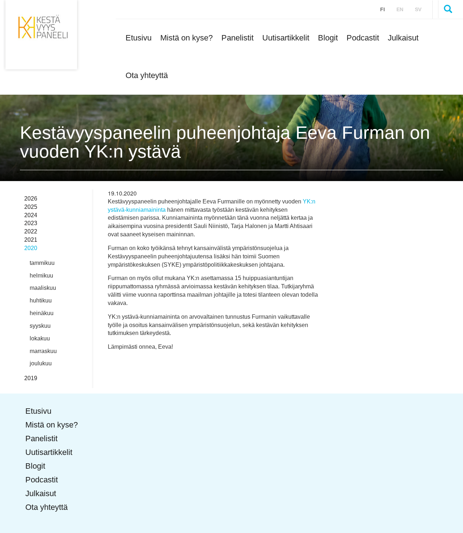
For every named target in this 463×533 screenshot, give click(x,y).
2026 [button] (30, 198)
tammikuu (42, 263)
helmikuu (41, 275)
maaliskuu (43, 288)
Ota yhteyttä (147, 75)
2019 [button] (30, 378)
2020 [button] (30, 248)
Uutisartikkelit (285, 37)
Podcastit (363, 37)
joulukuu (41, 363)
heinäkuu (42, 313)
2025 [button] (30, 207)
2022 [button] (30, 231)
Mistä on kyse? (186, 37)
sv (418, 9)
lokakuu (40, 338)
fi (382, 9)
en (399, 9)
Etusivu (139, 37)
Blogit (328, 37)
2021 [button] (30, 240)
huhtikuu (41, 300)
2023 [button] (30, 223)
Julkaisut (403, 37)
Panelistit (237, 37)
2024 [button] (30, 215)
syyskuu (40, 326)
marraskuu (43, 351)
